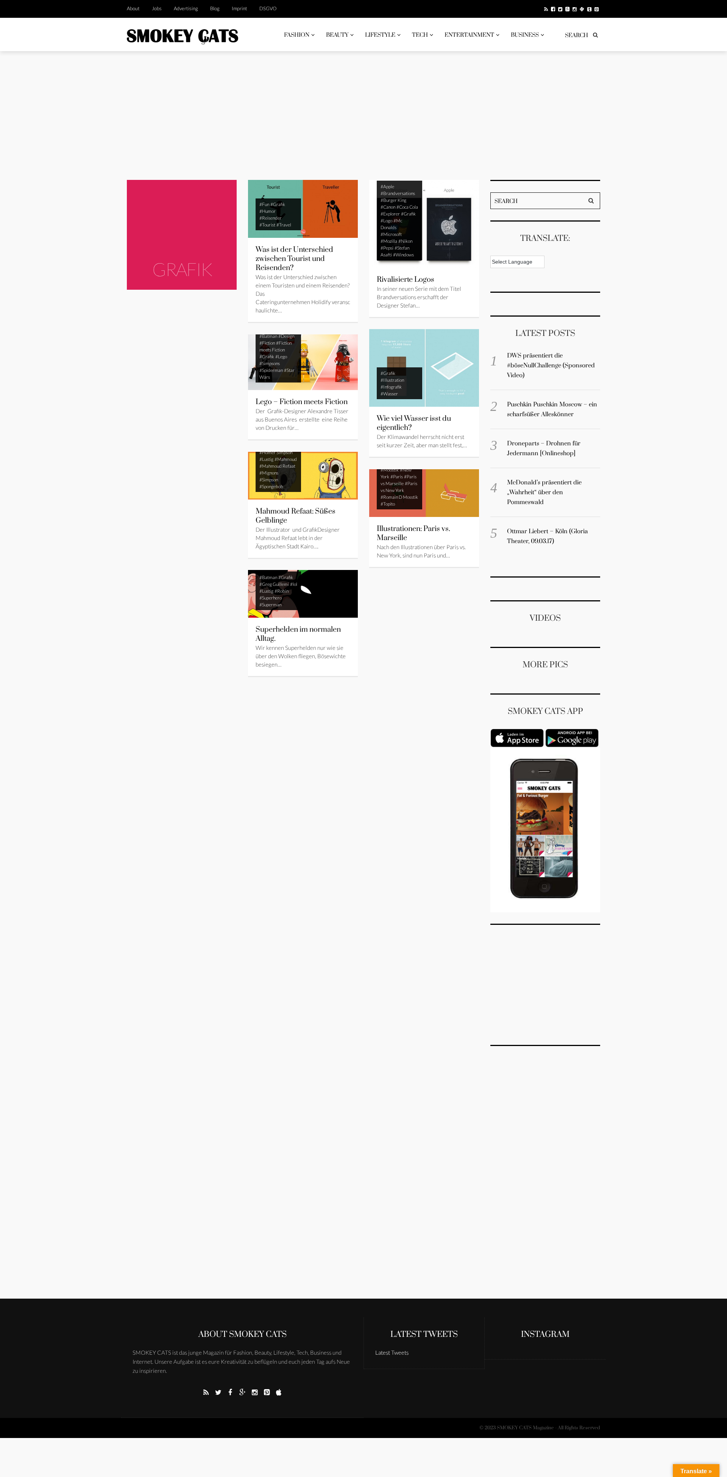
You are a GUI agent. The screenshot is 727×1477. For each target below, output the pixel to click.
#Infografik (391, 387)
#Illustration (392, 380)
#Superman (270, 604)
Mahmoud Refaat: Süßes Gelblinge (295, 516)
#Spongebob (271, 486)
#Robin (282, 591)
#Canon (388, 207)
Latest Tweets (424, 1334)
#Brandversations (398, 193)
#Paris (396, 476)
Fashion (296, 35)
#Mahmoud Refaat (277, 466)
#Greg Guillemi (274, 584)
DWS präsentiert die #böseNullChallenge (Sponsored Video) (551, 365)
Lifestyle (380, 35)
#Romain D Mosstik (399, 497)
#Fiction (267, 343)
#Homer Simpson (275, 452)
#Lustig (266, 459)
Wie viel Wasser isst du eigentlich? (414, 423)
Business (525, 35)
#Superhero (270, 598)
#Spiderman (271, 370)
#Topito (388, 504)
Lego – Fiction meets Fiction (302, 402)
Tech (420, 35)
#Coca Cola (407, 207)
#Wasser (389, 394)
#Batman (268, 336)
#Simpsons (269, 363)
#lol (293, 584)
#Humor (267, 211)
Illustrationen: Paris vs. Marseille (413, 533)
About (133, 8)
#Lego (281, 356)
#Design (286, 336)
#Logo (386, 220)
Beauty (337, 35)
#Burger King (393, 200)
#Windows (403, 255)
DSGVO (267, 8)
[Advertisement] (363, 115)
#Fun (264, 204)
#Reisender (270, 218)
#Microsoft (391, 234)
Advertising (186, 8)
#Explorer (390, 214)
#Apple (387, 186)
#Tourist (267, 225)
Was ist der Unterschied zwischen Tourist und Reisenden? (294, 259)
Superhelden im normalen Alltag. (298, 634)
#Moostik (390, 470)
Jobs (157, 8)
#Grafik (277, 204)
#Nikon (405, 241)
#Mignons (268, 473)
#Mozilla (389, 241)
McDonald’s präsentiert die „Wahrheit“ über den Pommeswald (544, 492)
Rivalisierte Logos (405, 279)
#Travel (283, 225)
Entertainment (469, 35)
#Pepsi (387, 248)
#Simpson (268, 479)
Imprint (239, 8)
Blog (215, 8)
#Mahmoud (286, 459)
